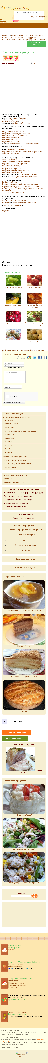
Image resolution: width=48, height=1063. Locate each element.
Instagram (19, 968)
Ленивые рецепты (31, 771)
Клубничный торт (10, 182)
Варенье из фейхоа (13, 341)
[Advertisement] (24, 89)
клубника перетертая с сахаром (16, 133)
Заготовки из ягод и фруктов (24, 37)
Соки (7, 449)
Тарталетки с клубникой (13, 193)
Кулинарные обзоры (20, 39)
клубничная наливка (11, 141)
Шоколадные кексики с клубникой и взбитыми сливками (22, 189)
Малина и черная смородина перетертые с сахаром (35, 324)
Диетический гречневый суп (15, 503)
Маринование (11, 424)
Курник (24, 711)
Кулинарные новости (17, 985)
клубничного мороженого (25, 176)
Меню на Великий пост (13, 482)
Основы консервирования (15, 456)
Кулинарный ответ (16, 999)
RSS (32, 968)
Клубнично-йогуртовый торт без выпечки (20, 186)
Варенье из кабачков (13, 305)
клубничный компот (21, 123)
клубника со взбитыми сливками (16, 170)
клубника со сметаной (12, 172)
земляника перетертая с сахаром (24, 143)
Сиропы (8, 452)
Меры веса (13, 981)
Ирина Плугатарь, (7, 1030)
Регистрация (41, 16)
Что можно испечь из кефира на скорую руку (23, 492)
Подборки (25, 550)
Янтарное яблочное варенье (35, 306)
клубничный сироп (10, 137)
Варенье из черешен (13, 323)
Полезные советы (16, 983)
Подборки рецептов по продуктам (25, 529)
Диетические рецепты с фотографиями (24, 610)
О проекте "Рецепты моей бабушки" (24, 962)
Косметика (13, 987)
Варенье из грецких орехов (13, 287)
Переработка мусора (17, 1012)
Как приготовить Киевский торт (17, 499)
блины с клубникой (10, 153)
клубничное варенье (18, 119)
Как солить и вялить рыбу (14, 507)
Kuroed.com (5, 1044)
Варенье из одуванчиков (24, 518)
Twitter (27, 968)
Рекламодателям (15, 964)
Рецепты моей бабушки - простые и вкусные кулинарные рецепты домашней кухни (23, 1040)
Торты (24, 475)
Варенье (6, 39)
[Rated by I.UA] (31, 1061)
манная (5, 202)
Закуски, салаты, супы (25, 545)
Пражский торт (24, 646)
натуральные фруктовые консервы (20, 431)
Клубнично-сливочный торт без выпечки (20, 184)
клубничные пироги (11, 151)
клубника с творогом (13, 205)
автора (16, 1037)
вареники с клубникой (16, 149)
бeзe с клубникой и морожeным (16, 161)
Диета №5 (15, 475)
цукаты (8, 445)
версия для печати (39, 63)
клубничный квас (9, 139)
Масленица (8, 479)
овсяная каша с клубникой (24, 202)
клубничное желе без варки (14, 135)
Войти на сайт (14, 945)
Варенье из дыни (35, 341)
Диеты (6, 475)
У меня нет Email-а (16, 368)
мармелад (9, 438)
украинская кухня (37, 39)
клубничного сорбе (29, 174)
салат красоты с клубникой (14, 200)
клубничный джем (10, 121)
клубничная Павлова (11, 168)
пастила (8, 441)
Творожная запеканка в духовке (17, 496)
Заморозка (10, 434)
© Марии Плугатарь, (12, 1047)
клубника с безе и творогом (14, 163)
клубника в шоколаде (11, 166)
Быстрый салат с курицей (24, 849)
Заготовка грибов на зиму (15, 460)
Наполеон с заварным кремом (24, 676)
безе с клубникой (9, 159)
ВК (12, 968)
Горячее (26, 540)
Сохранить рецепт (36, 43)
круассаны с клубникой (32, 151)
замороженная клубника (13, 131)
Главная (5, 35)
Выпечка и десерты (25, 535)
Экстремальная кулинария (20, 978)
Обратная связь (15, 966)
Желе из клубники (34, 287)
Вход (32, 16)
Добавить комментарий (14, 402)
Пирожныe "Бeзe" (24, 815)
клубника (6, 210)
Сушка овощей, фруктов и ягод (17, 464)
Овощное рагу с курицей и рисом (24, 883)
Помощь (12, 949)
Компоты (9, 427)
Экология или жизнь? (17, 1014)
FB (9, 968)
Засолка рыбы (9, 467)
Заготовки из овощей (13, 413)
